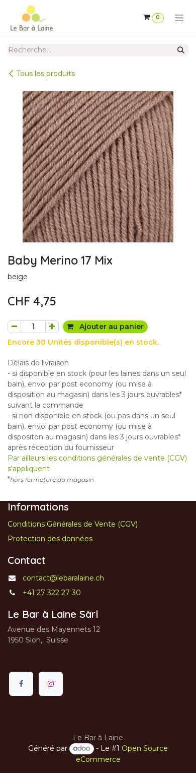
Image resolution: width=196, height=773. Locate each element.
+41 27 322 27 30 (52, 592)
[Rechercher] (180, 50)
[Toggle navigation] (179, 18)
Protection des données (50, 538)
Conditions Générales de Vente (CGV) (73, 524)
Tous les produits (46, 73)
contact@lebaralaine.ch (63, 578)
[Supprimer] (14, 326)
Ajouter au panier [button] (110, 326)
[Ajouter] (52, 326)
